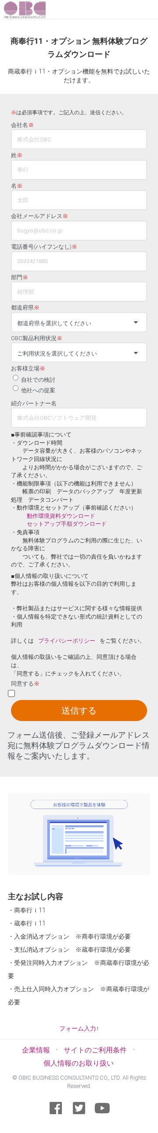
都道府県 (25, 308)
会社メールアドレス (39, 216)
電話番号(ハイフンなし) (44, 247)
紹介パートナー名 (34, 404)
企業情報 (36, 1050)
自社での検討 (38, 379)
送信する (79, 710)
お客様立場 (28, 369)
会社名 (22, 125)
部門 (19, 277)
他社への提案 (38, 390)
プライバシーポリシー (66, 640)
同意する (25, 684)
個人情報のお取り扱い (78, 1063)
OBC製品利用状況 (36, 338)
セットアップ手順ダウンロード (67, 524)
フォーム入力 (77, 1028)
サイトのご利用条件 (95, 1050)
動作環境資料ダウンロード (61, 516)
